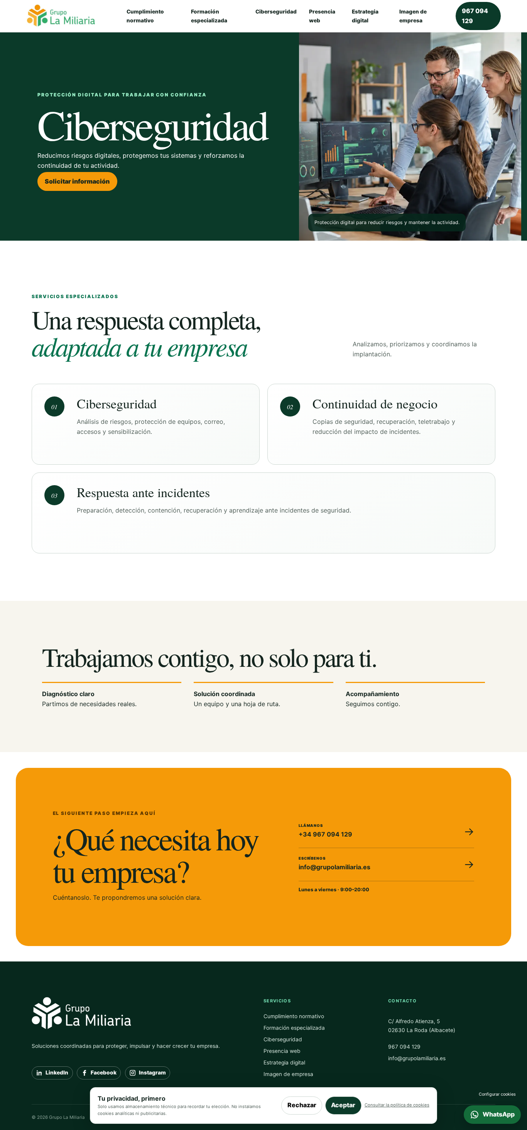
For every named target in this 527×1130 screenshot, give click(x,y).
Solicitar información (77, 181)
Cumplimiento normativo (145, 15)
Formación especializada (209, 15)
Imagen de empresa (413, 15)
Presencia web (322, 15)
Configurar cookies (497, 1094)
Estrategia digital (365, 15)
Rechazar (301, 1105)
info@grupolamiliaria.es (417, 1058)
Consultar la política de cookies (397, 1105)
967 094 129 (475, 16)
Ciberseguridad (276, 11)
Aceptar (343, 1105)
